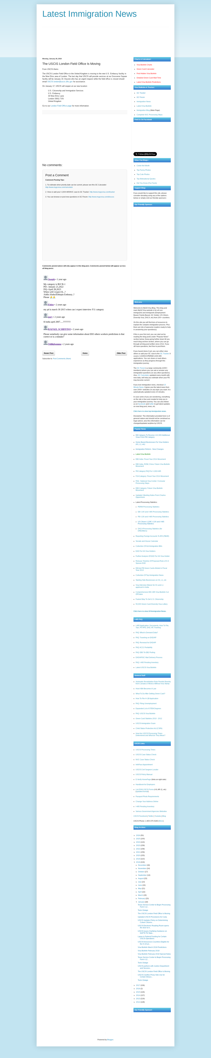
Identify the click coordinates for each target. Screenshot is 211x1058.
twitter (151, 404)
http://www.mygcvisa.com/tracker (102, 192)
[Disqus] (84, 310)
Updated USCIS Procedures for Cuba (152, 917)
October (141, 872)
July (140, 882)
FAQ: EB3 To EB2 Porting (145, 652)
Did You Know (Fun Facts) (147, 183)
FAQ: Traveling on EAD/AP (146, 638)
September (142, 875)
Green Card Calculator (145, 69)
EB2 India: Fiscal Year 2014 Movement (151, 459)
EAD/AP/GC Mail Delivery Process (149, 657)
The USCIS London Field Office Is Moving (154, 914)
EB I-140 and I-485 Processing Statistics (153, 512)
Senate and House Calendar (147, 541)
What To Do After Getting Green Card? (150, 694)
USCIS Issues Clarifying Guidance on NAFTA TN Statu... (152, 932)
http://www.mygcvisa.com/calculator (59, 187)
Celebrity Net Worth (140, 1033)
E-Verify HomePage (143, 779)
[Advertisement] (105, 40)
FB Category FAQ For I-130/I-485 (148, 471)
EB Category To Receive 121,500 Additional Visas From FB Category (153, 436)
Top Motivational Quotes (146, 179)
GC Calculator (143, 375)
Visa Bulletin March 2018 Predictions (152, 947)
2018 (138, 862)
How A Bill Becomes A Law (146, 689)
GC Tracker (141, 93)
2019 (138, 859)
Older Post (121, 353)
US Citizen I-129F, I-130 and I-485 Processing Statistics (151, 523)
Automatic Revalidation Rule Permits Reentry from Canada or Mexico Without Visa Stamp (153, 683)
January (141, 902)
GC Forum (141, 97)
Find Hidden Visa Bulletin (146, 74)
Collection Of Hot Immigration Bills (149, 546)
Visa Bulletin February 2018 (148, 951)
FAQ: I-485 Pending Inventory (147, 662)
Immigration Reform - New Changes (150, 449)
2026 (138, 835)
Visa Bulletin (113, 1033)
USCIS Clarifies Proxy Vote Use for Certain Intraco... (151, 976)
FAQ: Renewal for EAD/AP (146, 643)
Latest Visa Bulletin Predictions (149, 82)
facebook (141, 404)
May (140, 888)
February (142, 898)
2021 (138, 852)
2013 (138, 999)
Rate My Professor (125, 1033)
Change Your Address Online (147, 802)
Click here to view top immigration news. (149, 411)
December (142, 865)
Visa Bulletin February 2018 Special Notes (154, 954)
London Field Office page (61, 106)
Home (85, 353)
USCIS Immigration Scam (145, 723)
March (140, 895)
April (140, 892)
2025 (138, 839)
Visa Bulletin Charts (144, 65)
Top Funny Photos (144, 170)
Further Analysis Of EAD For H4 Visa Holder (153, 556)
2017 (138, 985)
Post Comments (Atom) (62, 359)
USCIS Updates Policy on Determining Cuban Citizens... (153, 921)
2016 (138, 989)
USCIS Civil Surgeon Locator (147, 770)
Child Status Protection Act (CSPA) (149, 728)
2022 (138, 849)
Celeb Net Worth (143, 166)
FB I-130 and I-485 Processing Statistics (153, 517)
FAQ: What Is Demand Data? (147, 633)
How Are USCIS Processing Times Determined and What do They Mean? (150, 734)
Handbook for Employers (145, 784)
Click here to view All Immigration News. (149, 611)
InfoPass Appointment (144, 765)
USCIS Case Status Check (146, 755)
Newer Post (48, 353)
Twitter (150, 816)
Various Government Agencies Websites (151, 811)
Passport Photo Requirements (147, 797)
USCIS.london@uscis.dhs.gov (60, 82)
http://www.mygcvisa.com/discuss (101, 197)
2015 (138, 992)
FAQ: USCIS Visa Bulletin (145, 714)
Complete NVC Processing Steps (149, 115)
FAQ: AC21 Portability (144, 647)
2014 (138, 995)
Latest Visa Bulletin (144, 106)
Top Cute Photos (143, 174)
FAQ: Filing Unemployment (146, 704)
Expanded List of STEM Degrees (148, 709)
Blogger (110, 1040)
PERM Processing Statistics (148, 507)
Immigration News (144, 102)
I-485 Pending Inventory (145, 807)
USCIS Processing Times (145, 750)
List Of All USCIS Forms (145, 789)
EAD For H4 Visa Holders (145, 551)
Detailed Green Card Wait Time (149, 78)
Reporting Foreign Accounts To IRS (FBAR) (152, 536)
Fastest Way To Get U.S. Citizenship (149, 599)
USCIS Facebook (140, 816)
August (141, 878)
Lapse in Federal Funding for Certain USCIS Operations (152, 938)
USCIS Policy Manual (144, 774)
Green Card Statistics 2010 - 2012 (149, 719)
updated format (142, 791)
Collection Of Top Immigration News (149, 575)
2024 (138, 842)
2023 (138, 845)
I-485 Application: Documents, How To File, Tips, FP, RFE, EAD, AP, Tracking (152, 627)
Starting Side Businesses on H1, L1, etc (151, 580)
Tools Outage (143, 910)
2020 (138, 855)
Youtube (158, 816)
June (140, 885)
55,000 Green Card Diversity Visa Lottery (152, 604)
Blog (164, 816)
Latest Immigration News (89, 14)
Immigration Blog (143, 110)
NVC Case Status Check (145, 760)
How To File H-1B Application (147, 699)
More (161, 821)
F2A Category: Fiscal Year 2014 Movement (152, 476)
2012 (138, 1002)
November (142, 868)
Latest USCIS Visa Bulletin (146, 667)
